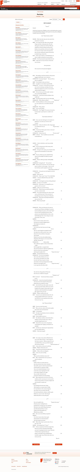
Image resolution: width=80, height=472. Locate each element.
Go (63, 19)
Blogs (27, 459)
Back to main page (40, 11)
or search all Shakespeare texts (74, 9)
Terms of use (19, 466)
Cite (43, 16)
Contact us (45, 462)
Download (38, 16)
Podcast (27, 460)
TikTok (64, 462)
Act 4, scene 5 (36, 444)
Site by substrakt (13, 469)
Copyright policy (24, 466)
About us (12, 459)
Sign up (54, 452)
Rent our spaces (28, 462)
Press (12, 462)
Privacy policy (13, 466)
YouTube (57, 462)
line (60, 19)
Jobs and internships (14, 460)
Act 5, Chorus (58, 444)
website (73, 6)
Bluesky (57, 463)
